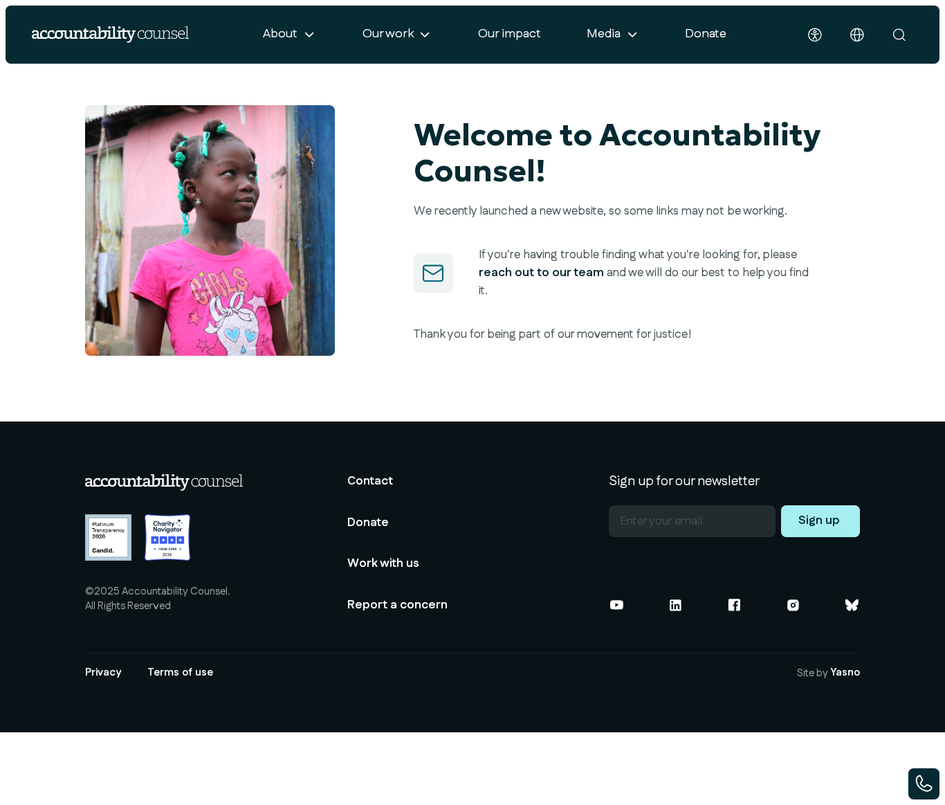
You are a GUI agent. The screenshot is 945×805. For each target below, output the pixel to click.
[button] (290, 34)
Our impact (509, 34)
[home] (111, 34)
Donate (705, 34)
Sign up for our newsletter (684, 482)
